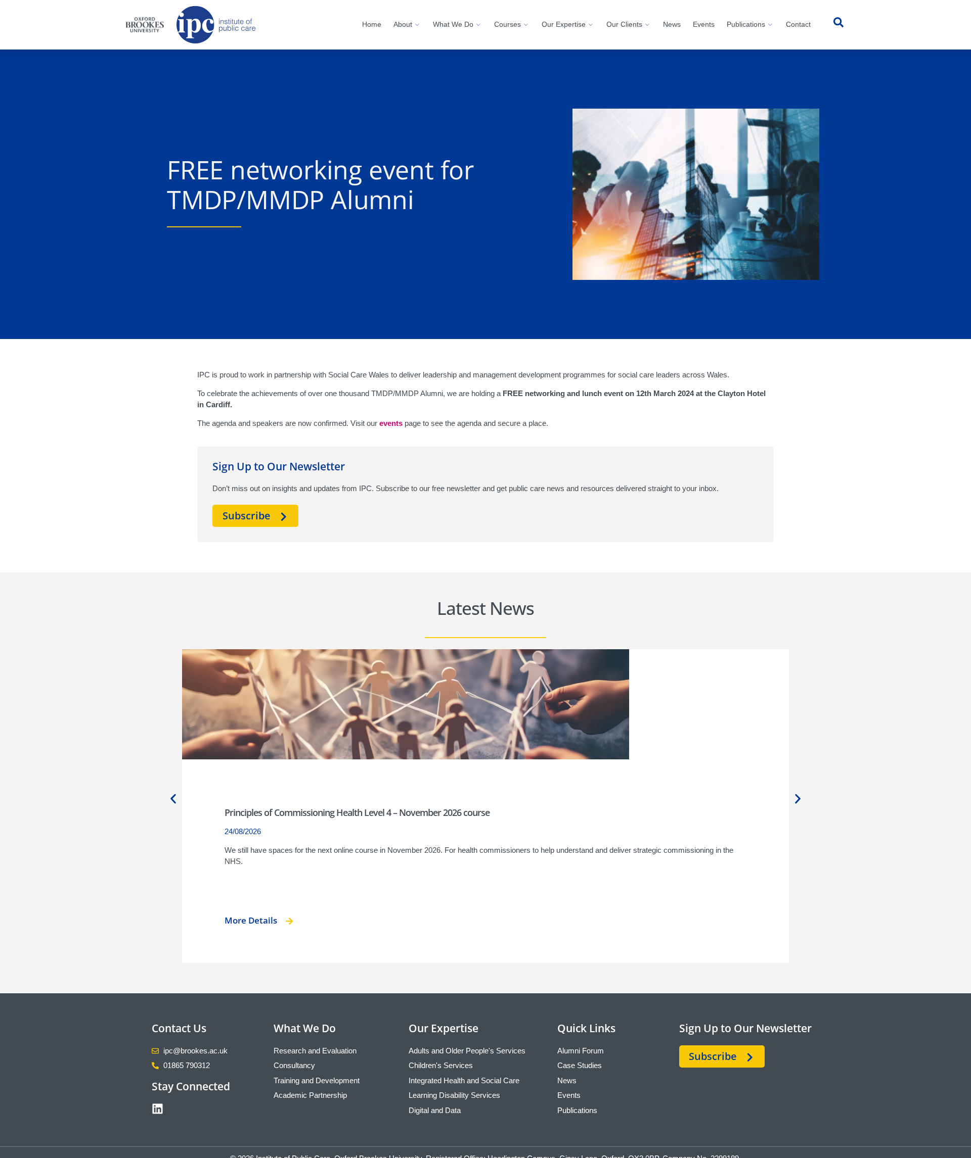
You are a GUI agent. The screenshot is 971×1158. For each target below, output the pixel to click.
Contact (798, 24)
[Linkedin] (157, 1109)
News (672, 24)
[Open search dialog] (838, 25)
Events (704, 24)
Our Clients (624, 24)
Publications (746, 24)
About (402, 24)
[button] (173, 798)
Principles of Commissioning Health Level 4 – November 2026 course (357, 812)
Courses (507, 24)
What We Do (453, 24)
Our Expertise (564, 24)
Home (371, 24)
